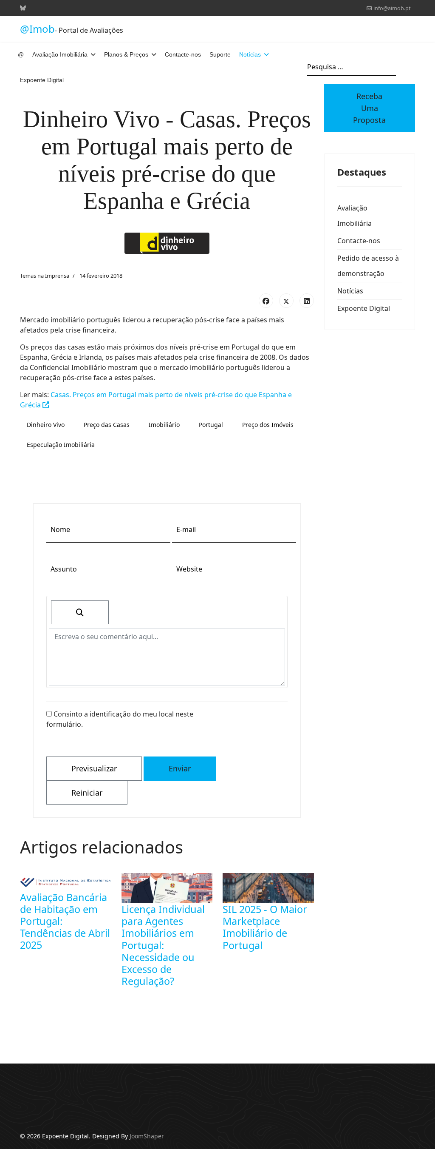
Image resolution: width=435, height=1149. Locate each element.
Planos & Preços (126, 54)
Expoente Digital (42, 80)
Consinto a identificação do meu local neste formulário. (119, 719)
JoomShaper (147, 1136)
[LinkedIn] (306, 300)
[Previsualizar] (80, 612)
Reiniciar (86, 793)
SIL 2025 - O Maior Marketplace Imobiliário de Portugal (265, 927)
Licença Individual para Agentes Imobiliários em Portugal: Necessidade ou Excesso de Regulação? (163, 945)
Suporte (220, 54)
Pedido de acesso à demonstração (368, 265)
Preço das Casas (107, 425)
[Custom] (23, 8)
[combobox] (351, 67)
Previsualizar (94, 768)
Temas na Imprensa (44, 275)
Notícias (250, 54)
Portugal (211, 425)
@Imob (37, 29)
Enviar (180, 768)
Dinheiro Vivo (46, 425)
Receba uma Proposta (369, 108)
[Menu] (409, 67)
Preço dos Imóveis (268, 425)
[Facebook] (266, 300)
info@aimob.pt (392, 8)
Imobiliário (164, 425)
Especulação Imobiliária (61, 445)
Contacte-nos (183, 54)
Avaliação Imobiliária (60, 54)
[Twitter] (286, 300)
